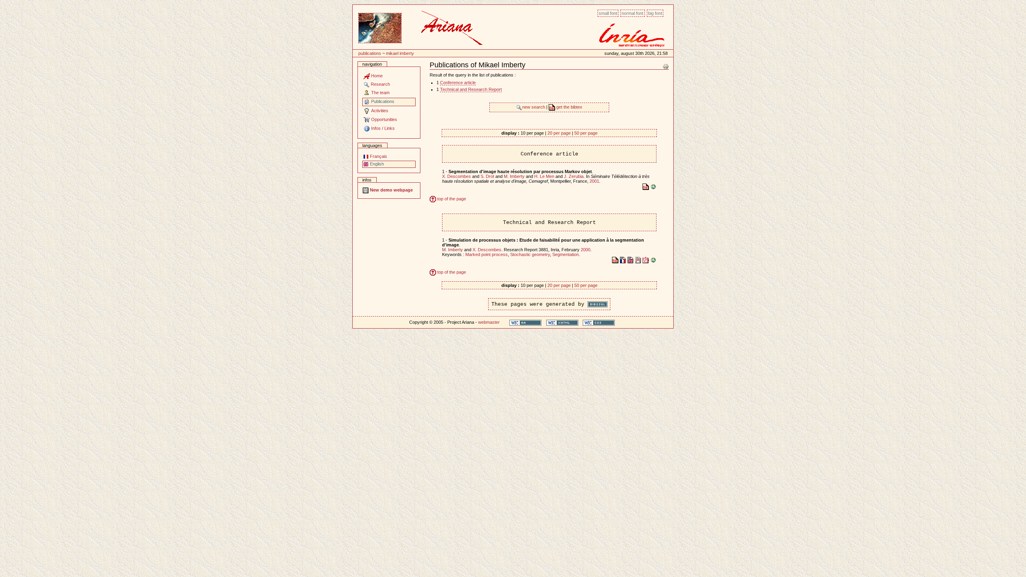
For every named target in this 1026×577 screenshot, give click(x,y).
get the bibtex (568, 107)
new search (534, 107)
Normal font (632, 13)
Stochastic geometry (530, 254)
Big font (655, 13)
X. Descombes (456, 176)
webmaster (489, 322)
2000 (585, 249)
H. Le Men (544, 176)
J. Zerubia (574, 176)
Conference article (458, 82)
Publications (369, 53)
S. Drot (487, 176)
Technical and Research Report (471, 89)
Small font (608, 13)
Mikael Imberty (400, 53)
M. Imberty (514, 176)
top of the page (451, 198)
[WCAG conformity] (525, 322)
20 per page (559, 133)
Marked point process (486, 254)
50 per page (586, 133)
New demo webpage (391, 190)
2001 (594, 181)
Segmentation (565, 254)
